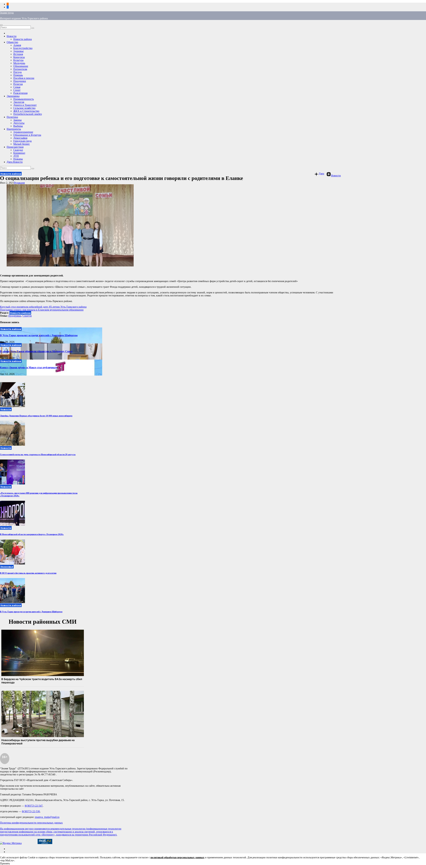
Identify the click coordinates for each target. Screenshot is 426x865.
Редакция (19, 182)
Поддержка (14, 315)
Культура (18, 60)
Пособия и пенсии (23, 78)
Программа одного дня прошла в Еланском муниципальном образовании (42, 309)
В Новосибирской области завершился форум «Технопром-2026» (32, 534)
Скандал (18, 150)
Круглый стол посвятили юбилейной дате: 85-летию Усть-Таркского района (43, 306)
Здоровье (18, 51)
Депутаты (18, 123)
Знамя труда (7, 12)
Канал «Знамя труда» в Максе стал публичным (28, 367)
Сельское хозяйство (24, 108)
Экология (18, 102)
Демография (20, 138)
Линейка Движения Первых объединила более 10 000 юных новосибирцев (36, 415)
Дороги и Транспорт (25, 105)
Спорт (16, 90)
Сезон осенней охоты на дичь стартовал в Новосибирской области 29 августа (38, 454)
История (18, 54)
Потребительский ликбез (27, 114)
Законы (17, 120)
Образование (20, 66)
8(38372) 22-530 (31, 811)
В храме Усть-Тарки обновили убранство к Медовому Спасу (36, 351)
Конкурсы (19, 57)
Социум (27, 315)
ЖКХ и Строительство (26, 111)
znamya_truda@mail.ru (47, 817)
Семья (16, 87)
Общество (12, 42)
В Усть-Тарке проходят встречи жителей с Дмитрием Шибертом (39, 335)
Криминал (19, 153)
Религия (18, 84)
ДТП (16, 156)
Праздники (19, 81)
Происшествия (15, 147)
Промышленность (23, 99)
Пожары (18, 158)
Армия (17, 45)
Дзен (321, 173)
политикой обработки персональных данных (177, 857)
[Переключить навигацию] (1, 24)
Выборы (18, 126)
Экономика (13, 96)
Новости (11, 36)
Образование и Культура (27, 135)
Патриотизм (20, 69)
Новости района (22, 39)
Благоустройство (22, 48)
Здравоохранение (23, 132)
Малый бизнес (21, 144)
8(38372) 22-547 (34, 805)
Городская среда (22, 141)
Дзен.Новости (15, 161)
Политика (12, 117)
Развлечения (20, 93)
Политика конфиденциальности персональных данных (31, 822)
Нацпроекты (14, 129)
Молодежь (19, 63)
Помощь (18, 75)
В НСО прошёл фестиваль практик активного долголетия (28, 573)
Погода (17, 72)
